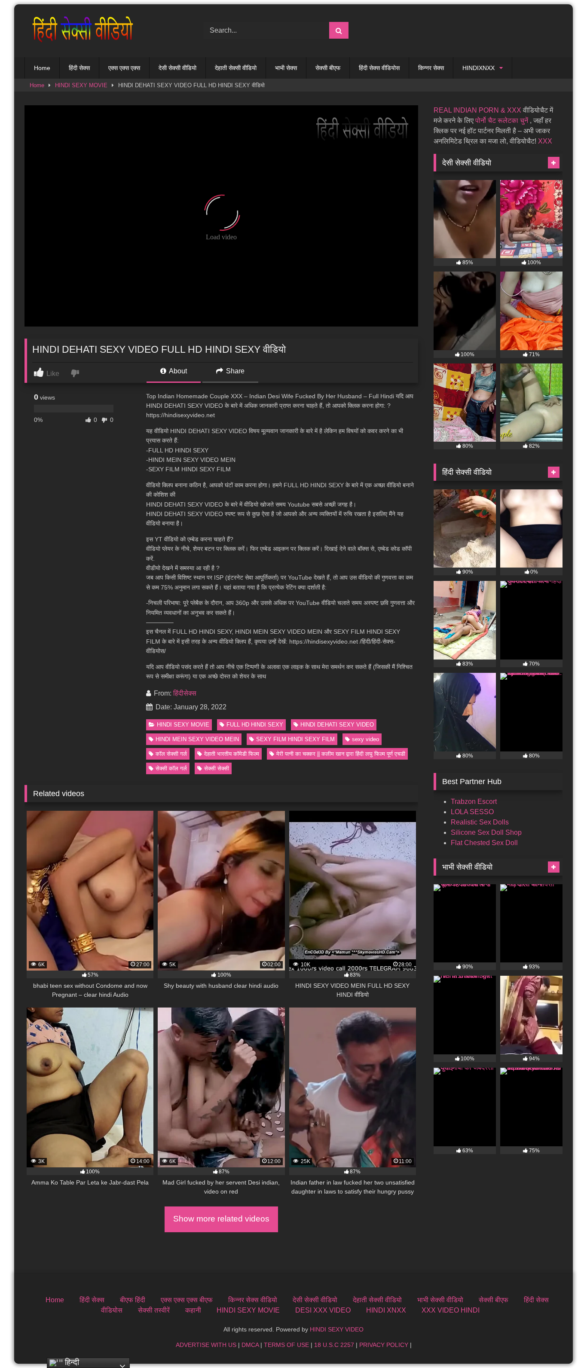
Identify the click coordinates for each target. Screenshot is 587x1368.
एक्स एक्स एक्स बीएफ (187, 1300)
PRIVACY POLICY (383, 1344)
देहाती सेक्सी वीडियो (236, 67)
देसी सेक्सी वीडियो (177, 67)
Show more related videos (221, 1218)
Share (234, 371)
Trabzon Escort (474, 801)
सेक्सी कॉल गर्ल (171, 768)
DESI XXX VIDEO (323, 1310)
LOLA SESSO (472, 811)
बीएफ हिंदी (132, 1300)
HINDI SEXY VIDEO (337, 1329)
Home (42, 67)
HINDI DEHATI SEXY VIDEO (337, 724)
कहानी (193, 1310)
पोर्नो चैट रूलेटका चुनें (501, 120)
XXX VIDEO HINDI (451, 1310)
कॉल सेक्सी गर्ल (171, 754)
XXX (545, 141)
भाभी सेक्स (286, 67)
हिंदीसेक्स (184, 693)
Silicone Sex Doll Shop (486, 832)
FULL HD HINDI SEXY (254, 724)
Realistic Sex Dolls (480, 822)
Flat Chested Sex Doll (484, 842)
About (177, 371)
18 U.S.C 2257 (334, 1344)
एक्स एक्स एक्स (124, 67)
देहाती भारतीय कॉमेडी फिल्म (231, 754)
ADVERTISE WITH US (206, 1344)
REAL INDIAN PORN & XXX (477, 110)
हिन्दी (71, 1362)
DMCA (250, 1344)
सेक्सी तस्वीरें (154, 1310)
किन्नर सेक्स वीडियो (252, 1300)
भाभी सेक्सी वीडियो (440, 1300)
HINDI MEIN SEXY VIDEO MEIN (197, 739)
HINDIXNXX (478, 67)
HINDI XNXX (386, 1310)
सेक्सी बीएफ (327, 67)
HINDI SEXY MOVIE (81, 85)
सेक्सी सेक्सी (216, 768)
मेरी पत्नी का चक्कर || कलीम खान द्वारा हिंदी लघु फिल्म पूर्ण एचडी (340, 754)
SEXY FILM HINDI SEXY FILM (295, 739)
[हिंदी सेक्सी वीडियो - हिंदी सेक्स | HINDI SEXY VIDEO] (80, 30)
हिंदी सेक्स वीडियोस (379, 67)
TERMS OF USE (286, 1344)
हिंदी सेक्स (79, 67)
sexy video (365, 739)
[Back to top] (560, 1342)
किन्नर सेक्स (431, 67)
